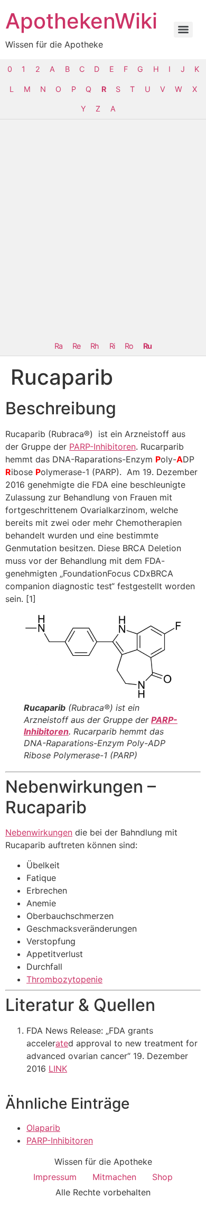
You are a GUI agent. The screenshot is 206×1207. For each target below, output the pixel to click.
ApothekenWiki (81, 21)
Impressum (55, 1177)
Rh (94, 345)
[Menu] (183, 30)
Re (76, 345)
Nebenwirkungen (38, 832)
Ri (112, 345)
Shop (162, 1177)
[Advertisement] (103, 228)
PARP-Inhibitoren (102, 446)
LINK (58, 1068)
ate (61, 1043)
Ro (129, 345)
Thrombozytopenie (64, 979)
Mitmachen (114, 1177)
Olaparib (43, 1127)
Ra (58, 345)
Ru (147, 345)
